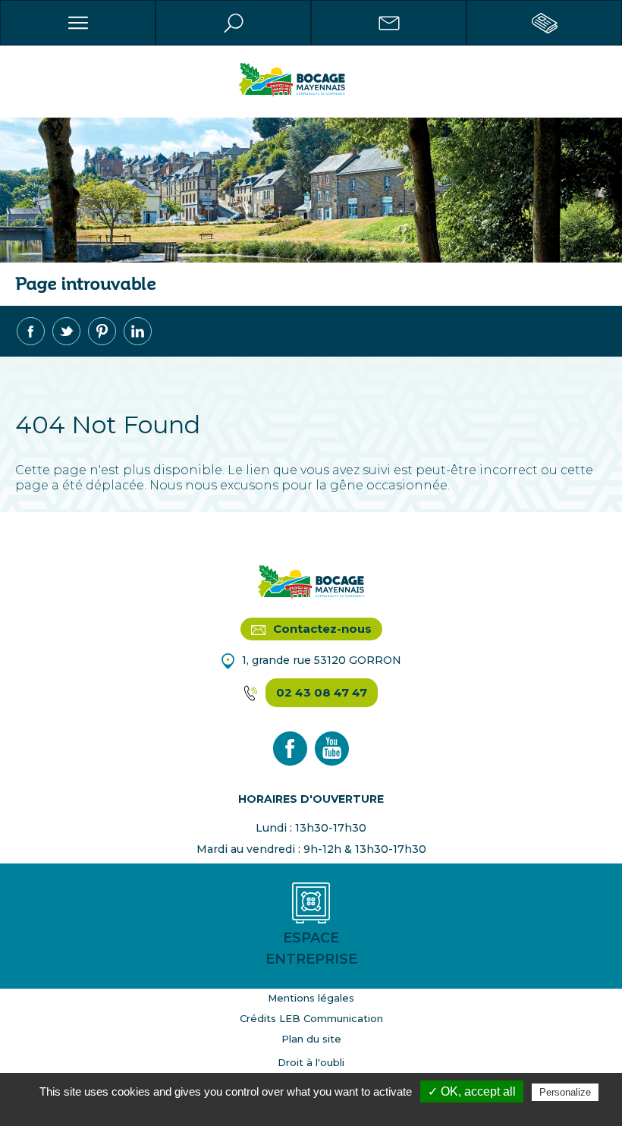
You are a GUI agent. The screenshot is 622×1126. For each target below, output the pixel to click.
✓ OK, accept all (472, 1091)
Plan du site (311, 1039)
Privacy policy (318, 1111)
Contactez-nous (321, 628)
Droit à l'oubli (311, 1062)
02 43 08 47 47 (321, 692)
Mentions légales (311, 998)
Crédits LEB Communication (311, 1018)
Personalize (565, 1092)
